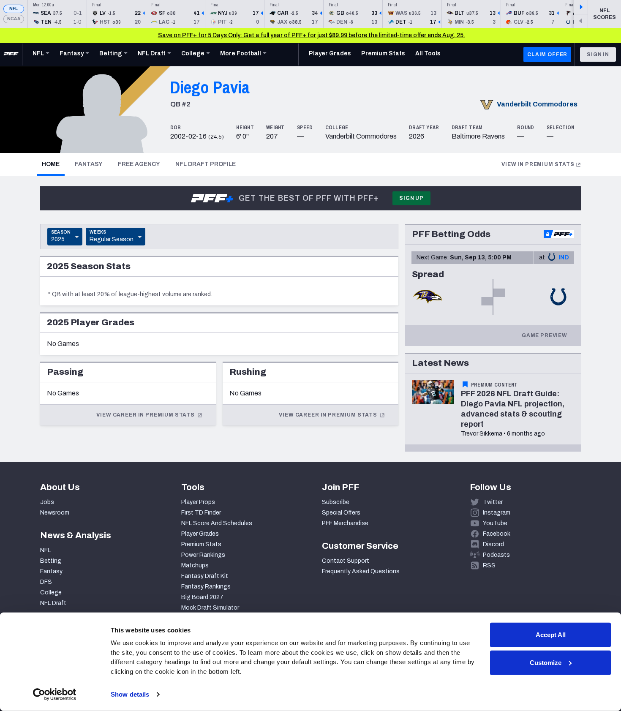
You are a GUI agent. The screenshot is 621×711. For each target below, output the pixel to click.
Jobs (47, 502)
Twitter (493, 502)
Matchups (195, 565)
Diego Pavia (210, 87)
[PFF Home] (11, 54)
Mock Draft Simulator (210, 608)
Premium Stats (201, 544)
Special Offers (341, 512)
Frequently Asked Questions (361, 571)
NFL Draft (53, 603)
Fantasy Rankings (206, 586)
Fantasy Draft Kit (204, 576)
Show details (130, 694)
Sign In (598, 54)
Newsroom (54, 512)
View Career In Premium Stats (146, 415)
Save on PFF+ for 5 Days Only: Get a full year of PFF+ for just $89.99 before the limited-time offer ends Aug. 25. (311, 35)
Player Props (198, 502)
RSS (489, 565)
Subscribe (335, 502)
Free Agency (139, 164)
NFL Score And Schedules (216, 523)
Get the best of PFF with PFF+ (309, 198)
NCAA (13, 18)
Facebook (496, 534)
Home (53, 164)
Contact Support (345, 561)
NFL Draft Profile (205, 164)
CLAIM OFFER (547, 54)
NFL (13, 8)
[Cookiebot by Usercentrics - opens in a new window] (55, 694)
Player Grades (200, 534)
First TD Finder (201, 512)
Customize (545, 662)
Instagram (496, 512)
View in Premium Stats (538, 164)
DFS (46, 582)
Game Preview (544, 335)
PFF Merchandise (345, 523)
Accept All (551, 634)
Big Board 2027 (202, 597)
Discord (493, 544)
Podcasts (496, 555)
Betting (50, 561)
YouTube (495, 523)
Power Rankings (203, 555)
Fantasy (89, 164)
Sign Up (411, 198)
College (51, 592)
